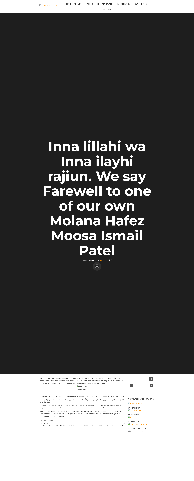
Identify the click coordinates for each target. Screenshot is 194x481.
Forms (90, 4)
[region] (141, 386)
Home (68, 4)
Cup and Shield (142, 4)
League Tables (107, 9)
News (51, 420)
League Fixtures (104, 4)
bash (102, 260)
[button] (151, 379)
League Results (123, 4)
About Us (78, 4)
